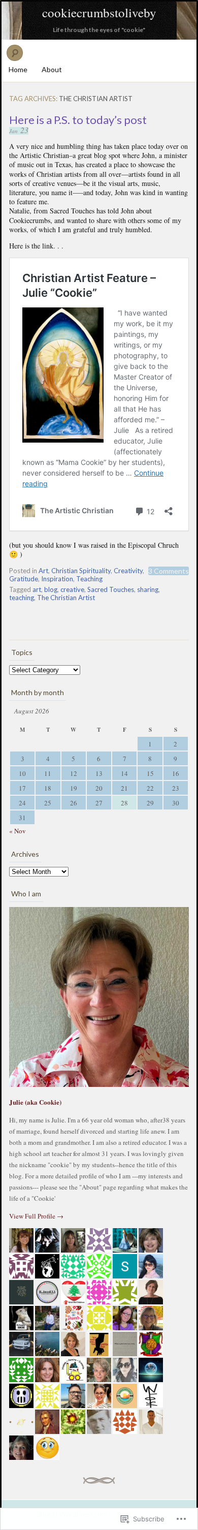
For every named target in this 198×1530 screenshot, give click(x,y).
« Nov (17, 830)
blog (50, 589)
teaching (21, 598)
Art (43, 571)
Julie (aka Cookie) (35, 1102)
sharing (147, 589)
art (36, 589)
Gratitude (23, 579)
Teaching (89, 579)
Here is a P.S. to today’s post (78, 120)
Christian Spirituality (81, 571)
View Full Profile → (36, 1216)
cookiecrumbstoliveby (99, 12)
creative (72, 589)
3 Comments (168, 571)
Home (18, 69)
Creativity (128, 571)
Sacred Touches (110, 589)
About (52, 69)
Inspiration (57, 579)
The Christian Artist (66, 598)
